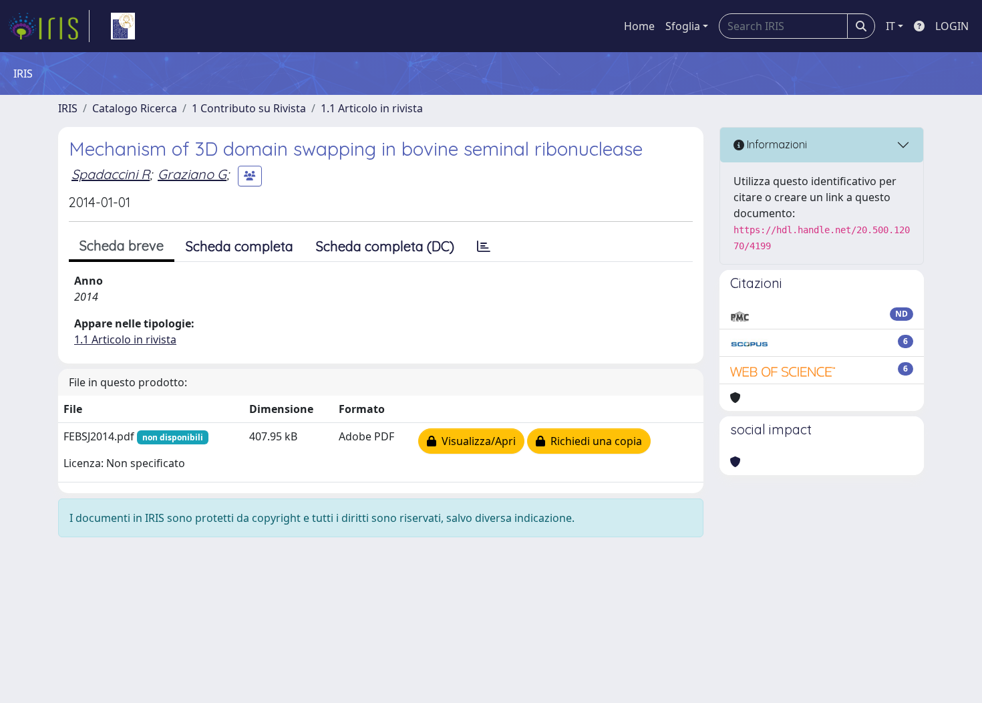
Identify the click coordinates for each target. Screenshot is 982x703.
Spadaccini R (110, 174)
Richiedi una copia (593, 441)
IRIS (67, 108)
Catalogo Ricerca (134, 108)
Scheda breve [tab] (121, 245)
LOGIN (952, 26)
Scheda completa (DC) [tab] (385, 246)
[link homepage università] (123, 26)
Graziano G (192, 174)
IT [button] (890, 26)
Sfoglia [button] (682, 26)
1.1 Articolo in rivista (372, 108)
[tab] (484, 247)
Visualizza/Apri (476, 441)
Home (639, 26)
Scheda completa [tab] (239, 246)
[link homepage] (49, 26)
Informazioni (775, 144)
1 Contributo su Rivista (249, 108)
